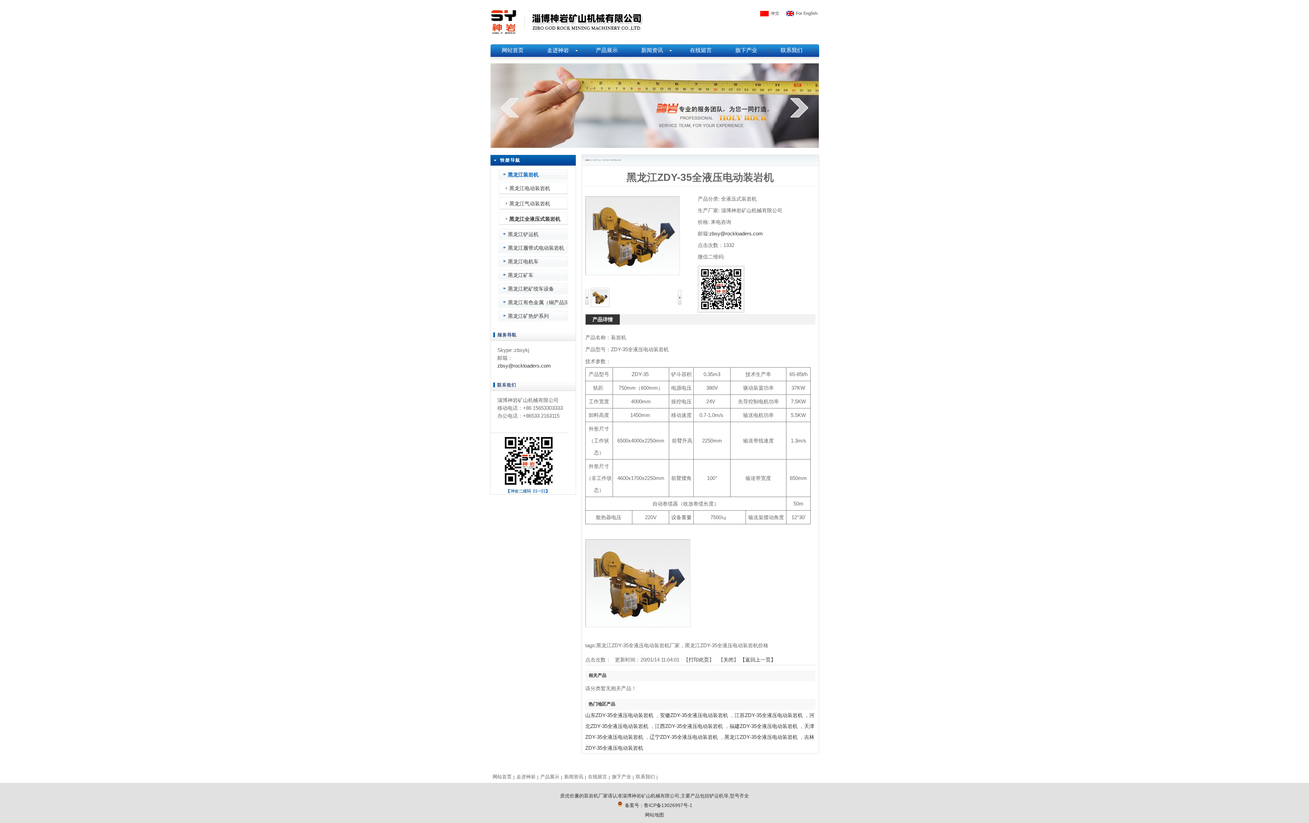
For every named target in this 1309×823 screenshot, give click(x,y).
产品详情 (602, 319)
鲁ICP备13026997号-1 (668, 805)
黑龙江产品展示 (597, 160)
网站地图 (654, 815)
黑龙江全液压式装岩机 (616, 160)
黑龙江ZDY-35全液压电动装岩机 (761, 737)
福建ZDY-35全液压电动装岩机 (763, 726)
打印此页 (699, 660)
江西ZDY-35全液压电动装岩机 (689, 726)
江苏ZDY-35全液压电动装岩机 (769, 715)
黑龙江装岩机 (606, 160)
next (799, 107)
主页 (591, 160)
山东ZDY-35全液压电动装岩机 (619, 715)
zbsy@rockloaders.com (524, 366)
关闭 (728, 660)
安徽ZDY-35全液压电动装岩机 (694, 715)
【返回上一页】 (758, 660)
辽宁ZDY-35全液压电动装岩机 (684, 737)
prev (510, 107)
